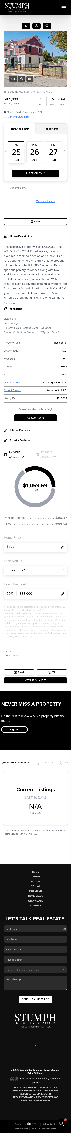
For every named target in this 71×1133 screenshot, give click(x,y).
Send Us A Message (35, 999)
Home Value (35, 896)
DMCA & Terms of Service (44, 1128)
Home (35, 871)
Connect (35, 905)
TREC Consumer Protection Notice (35, 1087)
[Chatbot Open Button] (61, 1123)
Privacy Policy (21, 1128)
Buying (35, 881)
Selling (35, 886)
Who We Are (35, 900)
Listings (35, 876)
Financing (35, 891)
